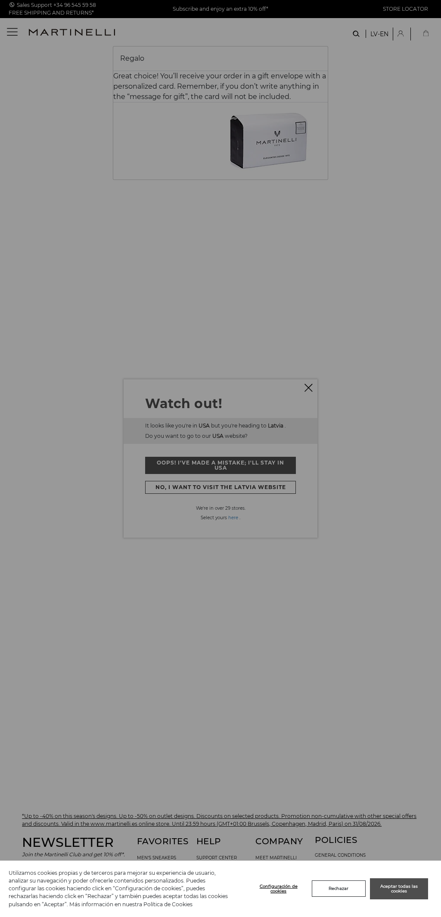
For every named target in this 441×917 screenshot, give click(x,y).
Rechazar (338, 888)
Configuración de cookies (279, 889)
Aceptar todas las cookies (399, 889)
